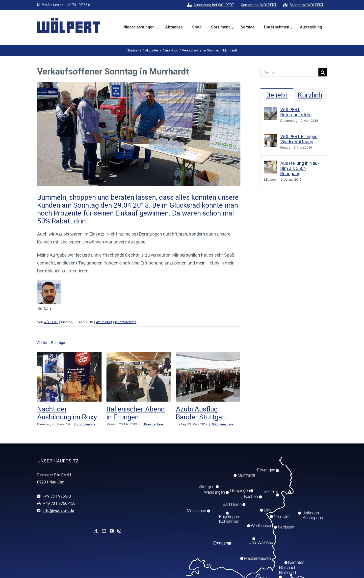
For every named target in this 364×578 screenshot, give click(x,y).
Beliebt (276, 95)
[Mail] (104, 539)
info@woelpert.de (58, 518)
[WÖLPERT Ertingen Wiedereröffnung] (270, 137)
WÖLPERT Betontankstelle (296, 112)
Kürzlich (310, 95)
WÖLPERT (51, 322)
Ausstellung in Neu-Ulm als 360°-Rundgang (299, 168)
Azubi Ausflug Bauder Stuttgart (132, 413)
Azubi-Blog (104, 322)
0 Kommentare (125, 322)
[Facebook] (96, 539)
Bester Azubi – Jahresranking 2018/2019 (198, 417)
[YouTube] (112, 539)
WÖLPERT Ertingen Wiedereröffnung (298, 139)
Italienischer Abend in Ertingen (66, 413)
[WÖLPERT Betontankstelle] (270, 110)
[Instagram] (119, 539)
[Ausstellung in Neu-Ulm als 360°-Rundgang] (270, 164)
